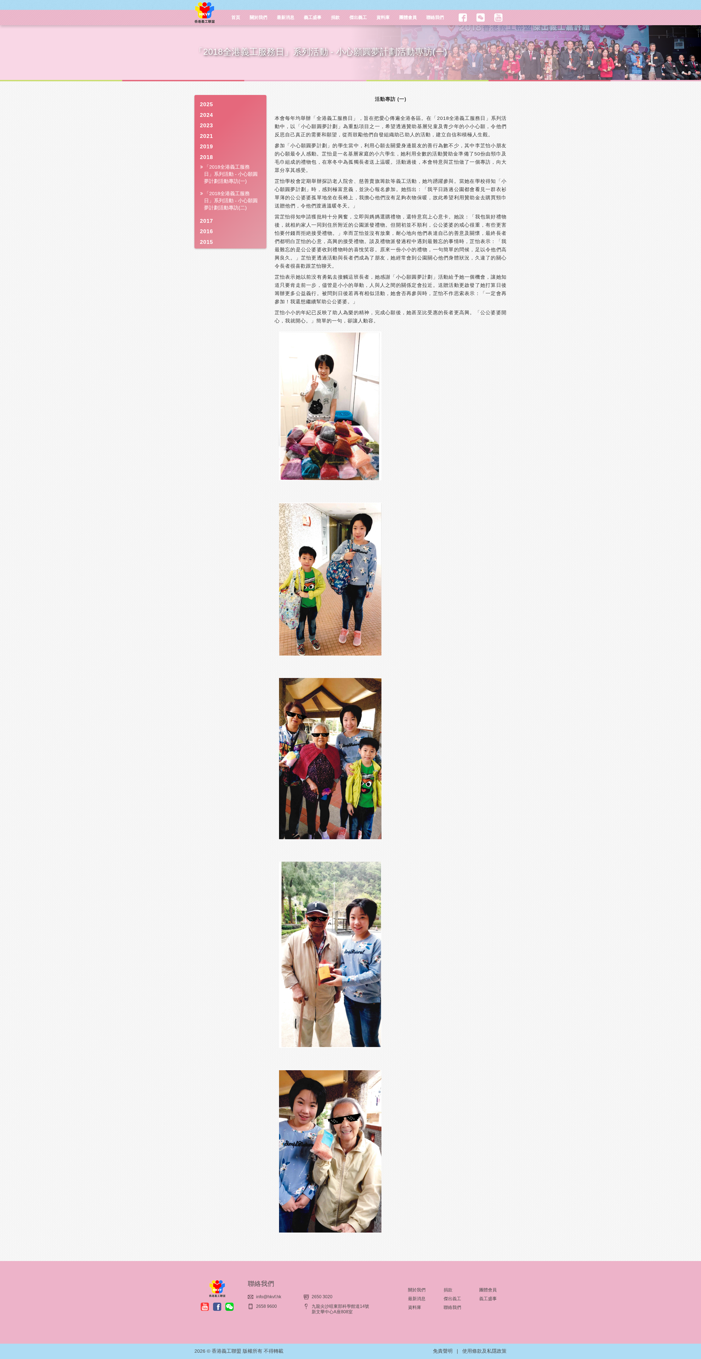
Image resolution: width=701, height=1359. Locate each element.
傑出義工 (358, 17)
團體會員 (408, 17)
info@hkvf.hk (268, 1296)
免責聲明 (443, 1351)
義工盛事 (312, 17)
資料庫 (383, 17)
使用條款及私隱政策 (484, 1351)
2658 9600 (266, 1306)
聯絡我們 (435, 17)
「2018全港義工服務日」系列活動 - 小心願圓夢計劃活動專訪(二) (231, 200)
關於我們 (258, 17)
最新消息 (285, 17)
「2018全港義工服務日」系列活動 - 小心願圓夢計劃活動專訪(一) (231, 174)
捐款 (335, 17)
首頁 (235, 17)
